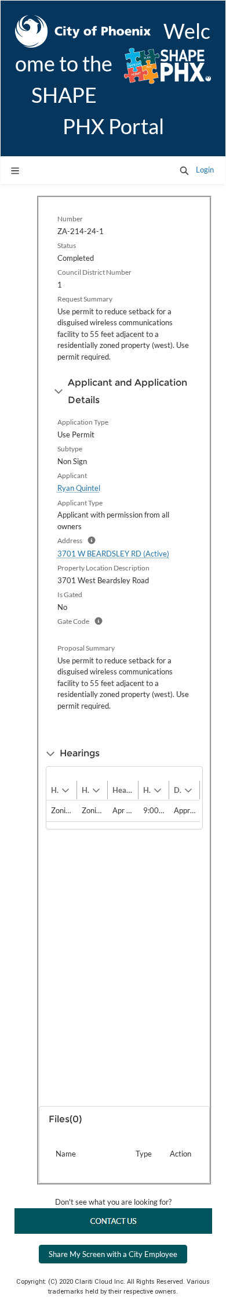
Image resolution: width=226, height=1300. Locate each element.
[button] (184, 170)
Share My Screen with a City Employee (113, 1254)
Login (205, 169)
